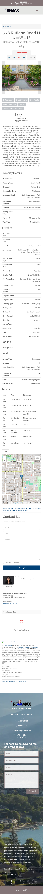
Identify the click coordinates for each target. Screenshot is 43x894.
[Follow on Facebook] (19, 736)
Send (21, 568)
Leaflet (10, 503)
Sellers (23, 881)
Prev (3, 77)
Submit (32, 791)
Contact (32, 884)
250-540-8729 (22, 2)
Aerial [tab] (5, 452)
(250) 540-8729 (21, 726)
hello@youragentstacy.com (21, 731)
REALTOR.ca (8, 645)
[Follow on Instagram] (24, 736)
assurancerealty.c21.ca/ (10, 603)
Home (8, 881)
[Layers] (37, 458)
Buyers (15, 881)
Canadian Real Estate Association (28, 647)
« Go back (7, 26)
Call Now (21, 890)
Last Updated (6, 666)
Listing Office (5, 675)
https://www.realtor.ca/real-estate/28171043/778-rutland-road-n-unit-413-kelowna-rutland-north (21, 509)
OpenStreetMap (18, 503)
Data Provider (5, 670)
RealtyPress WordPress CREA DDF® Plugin (14, 681)
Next (39, 77)
